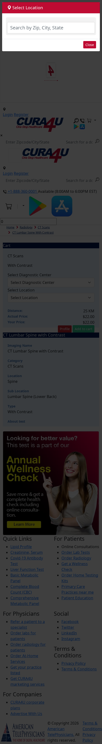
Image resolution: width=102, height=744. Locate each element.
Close (89, 44)
